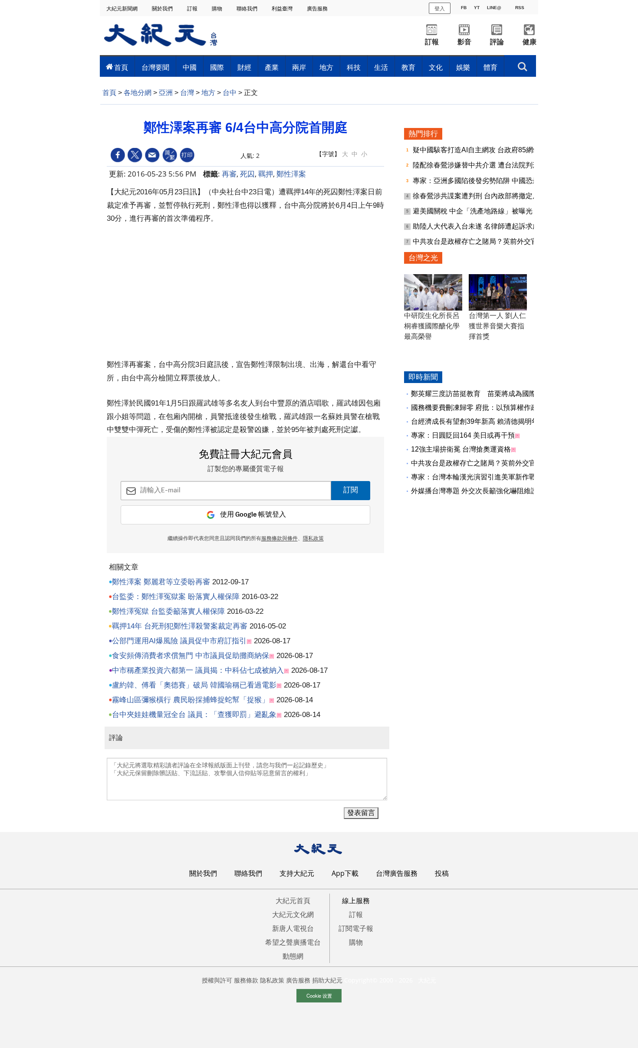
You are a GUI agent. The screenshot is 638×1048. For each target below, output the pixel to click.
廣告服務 (318, 8)
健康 (529, 42)
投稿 (442, 873)
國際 (217, 67)
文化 (436, 67)
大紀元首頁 (293, 900)
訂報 (193, 8)
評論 (497, 42)
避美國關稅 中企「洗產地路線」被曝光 (473, 211)
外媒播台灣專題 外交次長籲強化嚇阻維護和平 (481, 491)
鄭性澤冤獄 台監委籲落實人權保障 (168, 611)
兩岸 (299, 67)
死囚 (247, 174)
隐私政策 (272, 980)
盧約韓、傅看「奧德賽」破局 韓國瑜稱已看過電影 (194, 685)
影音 (464, 42)
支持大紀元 (297, 873)
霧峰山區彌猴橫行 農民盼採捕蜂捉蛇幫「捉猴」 (190, 700)
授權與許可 (217, 980)
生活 (381, 67)
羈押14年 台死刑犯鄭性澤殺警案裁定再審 (179, 626)
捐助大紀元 (327, 980)
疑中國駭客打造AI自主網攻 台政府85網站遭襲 (484, 150)
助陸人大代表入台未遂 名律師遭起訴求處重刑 (483, 226)
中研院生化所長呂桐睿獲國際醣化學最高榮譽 (432, 326)
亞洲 (166, 92)
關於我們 (163, 8)
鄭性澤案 (291, 174)
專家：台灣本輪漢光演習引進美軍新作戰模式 (480, 477)
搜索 (522, 64)
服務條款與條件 (279, 538)
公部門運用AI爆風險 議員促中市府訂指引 (179, 641)
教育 (408, 67)
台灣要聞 (155, 67)
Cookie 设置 (319, 995)
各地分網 (137, 92)
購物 (218, 8)
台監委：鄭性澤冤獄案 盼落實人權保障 (176, 597)
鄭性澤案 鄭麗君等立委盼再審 (161, 582)
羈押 (265, 174)
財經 (244, 67)
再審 (229, 174)
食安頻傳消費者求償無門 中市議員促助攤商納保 (190, 656)
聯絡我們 (248, 8)
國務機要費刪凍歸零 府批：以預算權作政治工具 (485, 407)
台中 (230, 92)
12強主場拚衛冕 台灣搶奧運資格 (461, 449)
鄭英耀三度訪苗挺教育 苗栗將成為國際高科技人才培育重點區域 (511, 393)
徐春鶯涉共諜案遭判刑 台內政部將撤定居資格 (484, 196)
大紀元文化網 (293, 914)
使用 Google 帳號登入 (253, 514)
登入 (439, 8)
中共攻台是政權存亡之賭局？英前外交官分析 (483, 241)
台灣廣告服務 (397, 873)
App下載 (345, 873)
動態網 (293, 956)
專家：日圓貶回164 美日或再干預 (463, 435)
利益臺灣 (283, 8)
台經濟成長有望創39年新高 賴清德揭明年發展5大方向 (494, 421)
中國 (190, 67)
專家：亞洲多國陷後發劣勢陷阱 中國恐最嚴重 (484, 180)
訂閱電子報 (356, 928)
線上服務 (356, 900)
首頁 (121, 67)
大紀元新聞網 (122, 8)
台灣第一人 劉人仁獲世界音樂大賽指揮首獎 (497, 326)
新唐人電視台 (293, 928)
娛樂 (463, 67)
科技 (354, 67)
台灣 (187, 92)
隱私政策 (313, 538)
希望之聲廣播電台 (293, 942)
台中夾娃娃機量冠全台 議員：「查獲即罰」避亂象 (194, 715)
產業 (272, 67)
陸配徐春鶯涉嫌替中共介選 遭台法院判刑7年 (482, 165)
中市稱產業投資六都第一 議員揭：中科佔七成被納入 (198, 670)
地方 (326, 67)
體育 (490, 67)
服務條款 (246, 980)
